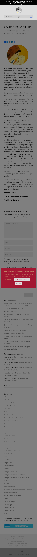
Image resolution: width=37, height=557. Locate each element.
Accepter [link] (18, 283)
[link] (19, 10)
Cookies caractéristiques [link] (22, 280)
